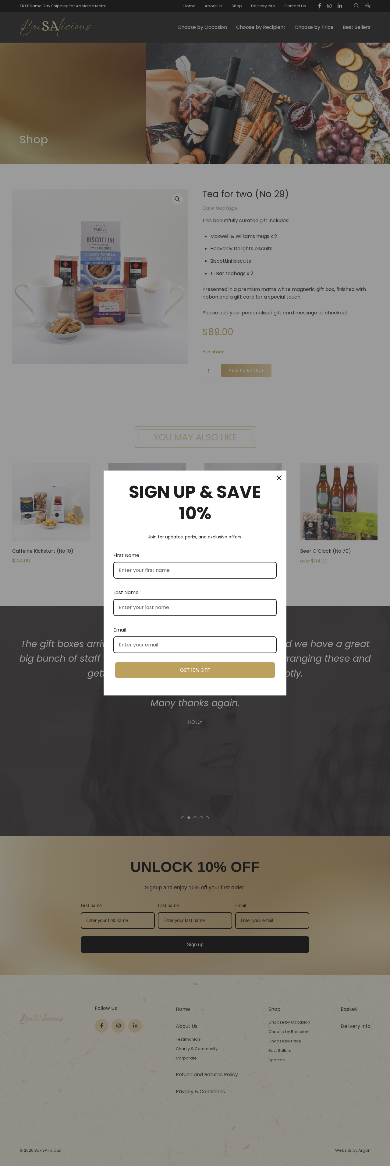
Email (119, 629)
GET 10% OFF (195, 670)
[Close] (279, 478)
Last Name (126, 592)
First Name (126, 555)
